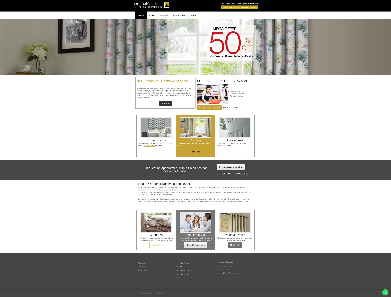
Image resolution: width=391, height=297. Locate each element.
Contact (193, 15)
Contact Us (142, 267)
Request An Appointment (195, 245)
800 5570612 (251, 3)
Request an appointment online (230, 167)
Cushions (180, 267)
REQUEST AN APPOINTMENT (209, 107)
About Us (141, 263)
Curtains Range (183, 263)
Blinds (179, 278)
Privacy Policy (143, 270)
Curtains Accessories (185, 270)
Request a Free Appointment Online (239, 7)
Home (142, 15)
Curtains (151, 15)
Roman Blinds (164, 15)
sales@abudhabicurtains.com (230, 273)
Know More (156, 245)
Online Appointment (179, 15)
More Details (234, 245)
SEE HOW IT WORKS (230, 107)
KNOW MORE (165, 103)
